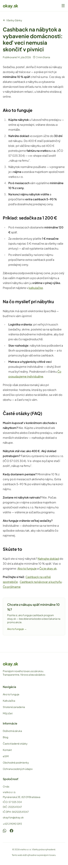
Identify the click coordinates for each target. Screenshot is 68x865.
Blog (5, 737)
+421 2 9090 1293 (12, 823)
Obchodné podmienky (16, 762)
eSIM (6, 756)
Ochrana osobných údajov (18, 768)
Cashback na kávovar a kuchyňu (41, 582)
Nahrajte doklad (48, 558)
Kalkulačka (9, 700)
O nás (6, 786)
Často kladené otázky (15, 743)
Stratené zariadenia (14, 706)
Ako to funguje (27, 568)
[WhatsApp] (4, 831)
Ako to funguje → (17, 628)
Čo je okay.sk (48, 568)
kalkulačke (36, 288)
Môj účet (8, 713)
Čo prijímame (12, 587)
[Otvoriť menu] (63, 5)
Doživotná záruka (12, 730)
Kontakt (7, 749)
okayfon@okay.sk (13, 817)
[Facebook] (11, 831)
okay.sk (10, 5)
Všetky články (14, 20)
